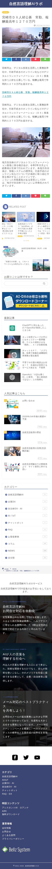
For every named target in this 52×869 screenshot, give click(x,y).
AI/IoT (5, 780)
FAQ (26, 529)
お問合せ (6, 831)
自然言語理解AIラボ (26, 3)
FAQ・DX (7, 794)
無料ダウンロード (11, 814)
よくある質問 (8, 835)
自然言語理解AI (26, 494)
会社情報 (6, 828)
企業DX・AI (8, 783)
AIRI (4, 811)
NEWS (5, 12)
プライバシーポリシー (13, 839)
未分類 (27, 558)
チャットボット (26, 523)
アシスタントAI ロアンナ (15, 807)
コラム (27, 543)
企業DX (26, 501)
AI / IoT (26, 515)
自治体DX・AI (26, 508)
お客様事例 (26, 537)
